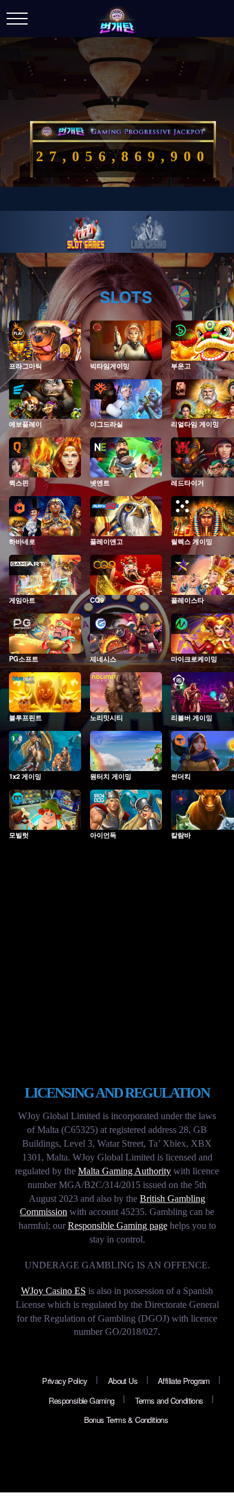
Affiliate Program (184, 1380)
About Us (122, 1380)
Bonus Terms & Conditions (126, 1419)
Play (45, 347)
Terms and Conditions (169, 1400)
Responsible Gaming (81, 1400)
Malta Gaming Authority (124, 1171)
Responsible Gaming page (117, 1225)
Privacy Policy (65, 1380)
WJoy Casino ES (53, 1291)
